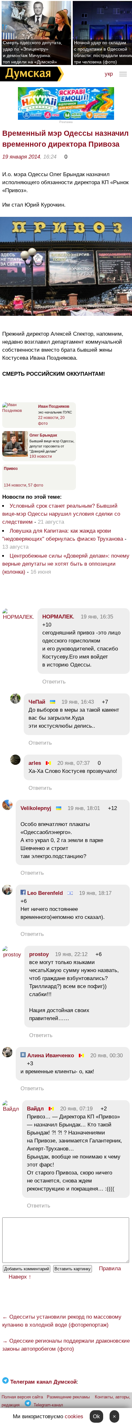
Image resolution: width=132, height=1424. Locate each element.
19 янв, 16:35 (97, 617)
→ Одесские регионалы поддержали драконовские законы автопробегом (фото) (66, 1345)
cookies (74, 1416)
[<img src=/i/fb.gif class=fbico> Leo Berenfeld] (7, 893)
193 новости (40, 456)
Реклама (66, 122)
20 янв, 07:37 (73, 763)
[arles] (15, 763)
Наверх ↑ (20, 1277)
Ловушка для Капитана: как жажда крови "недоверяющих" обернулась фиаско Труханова (62, 535)
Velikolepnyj (36, 808)
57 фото (35, 485)
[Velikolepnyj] (7, 808)
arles (35, 763)
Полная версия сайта (22, 1397)
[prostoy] (11, 955)
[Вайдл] (10, 1109)
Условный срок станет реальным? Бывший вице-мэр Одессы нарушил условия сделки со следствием (61, 514)
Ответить (54, 682)
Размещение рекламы (68, 1397)
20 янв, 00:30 (106, 1055)
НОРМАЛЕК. (58, 617)
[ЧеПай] (15, 702)
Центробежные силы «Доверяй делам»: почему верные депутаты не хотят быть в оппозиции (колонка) (65, 564)
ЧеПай (37, 702)
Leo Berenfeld (44, 893)
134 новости (15, 485)
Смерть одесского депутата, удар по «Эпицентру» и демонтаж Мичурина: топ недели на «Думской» (32, 52)
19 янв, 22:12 (71, 954)
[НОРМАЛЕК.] (18, 617)
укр (109, 74)
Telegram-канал (48, 1405)
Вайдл (35, 1109)
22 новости (48, 417)
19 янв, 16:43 (78, 702)
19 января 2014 (21, 157)
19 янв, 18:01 (84, 808)
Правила (110, 1268)
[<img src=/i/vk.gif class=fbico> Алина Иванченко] (7, 1056)
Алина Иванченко (50, 1055)
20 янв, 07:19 (76, 1109)
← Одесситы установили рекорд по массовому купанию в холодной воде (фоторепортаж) (61, 1321)
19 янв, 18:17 (95, 893)
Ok (96, 1416)
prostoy (39, 954)
